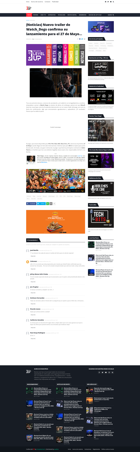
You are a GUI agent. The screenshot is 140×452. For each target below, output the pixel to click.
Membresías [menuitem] (82, 15)
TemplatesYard (41, 449)
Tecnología (91, 50)
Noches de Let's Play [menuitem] (95, 15)
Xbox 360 (33, 198)
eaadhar (56, 449)
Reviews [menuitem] (35, 15)
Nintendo (91, 45)
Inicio (27, 2)
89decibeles (44, 162)
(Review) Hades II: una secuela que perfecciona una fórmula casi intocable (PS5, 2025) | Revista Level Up (44, 426)
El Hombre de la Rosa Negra (51, 157)
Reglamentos (96, 449)
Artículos (32, 20)
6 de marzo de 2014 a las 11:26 (45, 287)
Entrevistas (108, 43)
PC (57, 196)
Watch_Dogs (77, 196)
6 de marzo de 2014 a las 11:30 (52, 333)
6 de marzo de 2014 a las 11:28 (47, 309)
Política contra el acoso (108, 449)
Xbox (104, 50)
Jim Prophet (34, 287)
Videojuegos (98, 50)
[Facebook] (79, 39)
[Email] (84, 39)
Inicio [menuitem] (29, 15)
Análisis (90, 43)
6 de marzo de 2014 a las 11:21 (45, 250)
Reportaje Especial (93, 48)
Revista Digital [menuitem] (72, 15)
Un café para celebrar (79, 157)
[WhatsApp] (47, 203)
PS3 (60, 196)
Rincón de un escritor (60, 159)
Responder (33, 256)
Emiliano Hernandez (37, 298)
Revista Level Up (103, 48)
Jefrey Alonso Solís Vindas (39, 274)
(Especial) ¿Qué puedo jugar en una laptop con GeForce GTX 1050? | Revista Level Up (104, 389)
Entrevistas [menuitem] (51, 15)
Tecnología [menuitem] (61, 15)
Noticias (45, 196)
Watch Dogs (70, 196)
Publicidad (55, 2)
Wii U (28, 198)
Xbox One (40, 198)
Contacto (47, 2)
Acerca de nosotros (37, 2)
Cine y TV (102, 43)
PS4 (64, 196)
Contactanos (88, 449)
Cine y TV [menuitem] (43, 15)
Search (110, 15)
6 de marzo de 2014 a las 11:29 (51, 320)
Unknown (33, 261)
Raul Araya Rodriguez (37, 333)
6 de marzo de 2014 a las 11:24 (55, 274)
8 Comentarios (38, 39)
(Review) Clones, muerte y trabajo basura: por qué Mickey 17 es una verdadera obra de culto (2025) (43, 415)
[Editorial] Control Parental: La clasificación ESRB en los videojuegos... (102, 409)
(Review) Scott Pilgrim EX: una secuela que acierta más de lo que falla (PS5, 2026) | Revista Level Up (43, 437)
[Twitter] (82, 39)
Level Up (80, 155)
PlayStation (110, 45)
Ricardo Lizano (35, 309)
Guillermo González (37, 320)
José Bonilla (34, 250)
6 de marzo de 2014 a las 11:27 (51, 298)
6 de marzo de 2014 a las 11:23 (44, 261)
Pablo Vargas (52, 196)
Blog (34, 196)
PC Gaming (103, 45)
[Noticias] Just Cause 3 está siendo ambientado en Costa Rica (103, 398)
